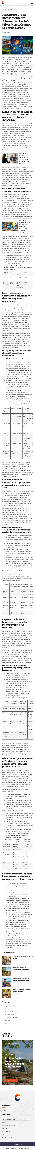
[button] (32, 2)
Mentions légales (11, 1148)
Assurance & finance (10, 9)
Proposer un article (23, 1148)
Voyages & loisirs (13, 1043)
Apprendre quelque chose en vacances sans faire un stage (17, 1064)
